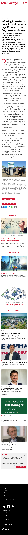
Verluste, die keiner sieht (8, 273)
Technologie (6, 495)
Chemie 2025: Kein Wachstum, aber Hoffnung (14, 362)
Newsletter (6, 510)
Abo (3, 517)
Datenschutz (6, 521)
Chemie (8, 330)
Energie (5, 497)
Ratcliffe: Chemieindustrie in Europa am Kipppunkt (8, 445)
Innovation (6, 494)
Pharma (4, 490)
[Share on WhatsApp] (12, 207)
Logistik (8, 386)
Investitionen (8, 199)
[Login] (23, 3)
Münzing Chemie (9, 203)
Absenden (21, 466)
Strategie (9, 442)
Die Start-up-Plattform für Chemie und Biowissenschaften (10, 239)
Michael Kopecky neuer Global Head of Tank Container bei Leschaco (11, 388)
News (12, 18)
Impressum (5, 519)
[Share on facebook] (2, 207)
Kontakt (5, 512)
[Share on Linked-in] (9, 207)
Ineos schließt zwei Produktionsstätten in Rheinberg (10, 332)
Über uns (5, 514)
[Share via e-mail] (15, 207)
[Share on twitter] (5, 207)
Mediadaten (6, 515)
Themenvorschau (7, 524)
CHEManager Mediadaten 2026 (9, 417)
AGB (3, 522)
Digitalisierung (8, 499)
